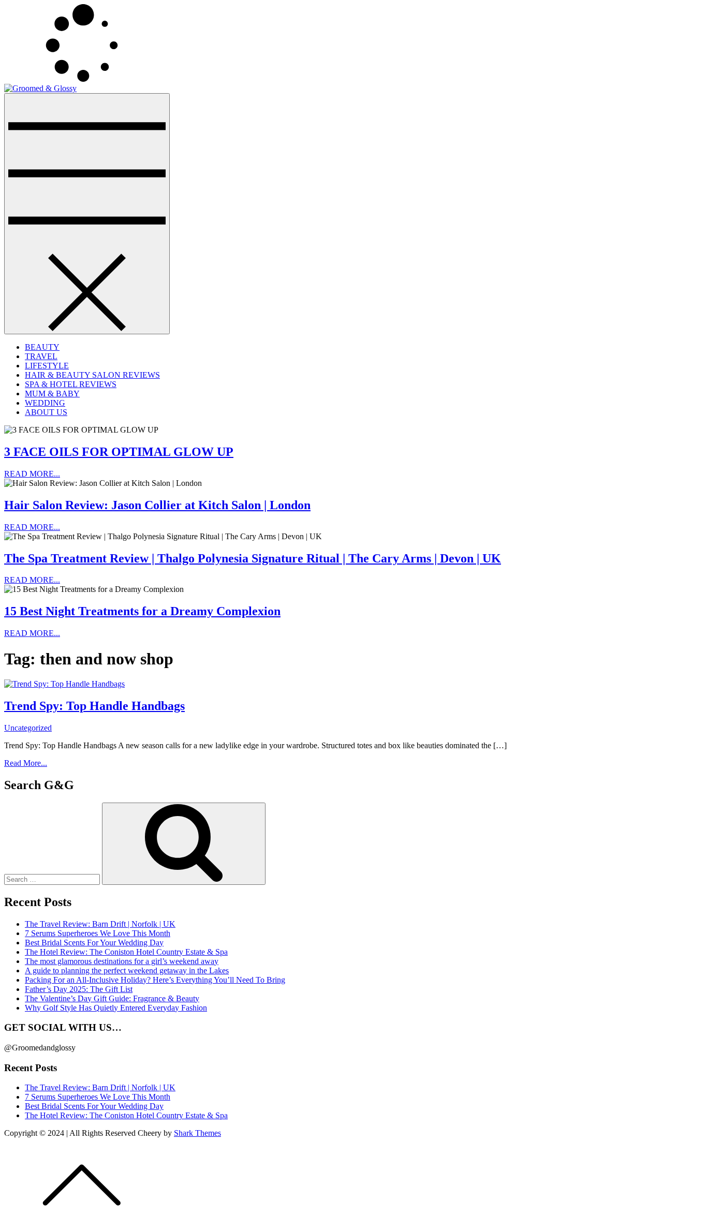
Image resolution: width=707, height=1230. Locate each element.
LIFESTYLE (47, 365)
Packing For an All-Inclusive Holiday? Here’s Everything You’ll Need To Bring (155, 979)
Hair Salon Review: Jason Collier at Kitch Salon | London (157, 505)
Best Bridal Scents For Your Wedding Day (94, 942)
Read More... (25, 763)
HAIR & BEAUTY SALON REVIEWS (92, 375)
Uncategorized (28, 727)
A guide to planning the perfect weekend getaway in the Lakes (127, 970)
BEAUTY (42, 347)
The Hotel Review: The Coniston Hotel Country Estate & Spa (126, 951)
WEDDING (45, 402)
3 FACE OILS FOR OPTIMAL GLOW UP (118, 451)
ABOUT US (46, 412)
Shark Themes (197, 1133)
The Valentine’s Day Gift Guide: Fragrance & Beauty (112, 998)
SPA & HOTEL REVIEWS (70, 384)
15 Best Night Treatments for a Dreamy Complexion (142, 611)
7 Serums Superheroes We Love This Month (97, 933)
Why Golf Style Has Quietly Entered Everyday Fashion (116, 1007)
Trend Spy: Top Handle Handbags (94, 706)
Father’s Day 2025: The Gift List (78, 989)
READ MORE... (32, 473)
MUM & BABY (52, 393)
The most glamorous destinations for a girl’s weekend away (121, 961)
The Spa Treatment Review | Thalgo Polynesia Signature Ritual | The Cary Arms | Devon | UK (252, 558)
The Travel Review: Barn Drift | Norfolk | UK (100, 924)
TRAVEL (41, 356)
